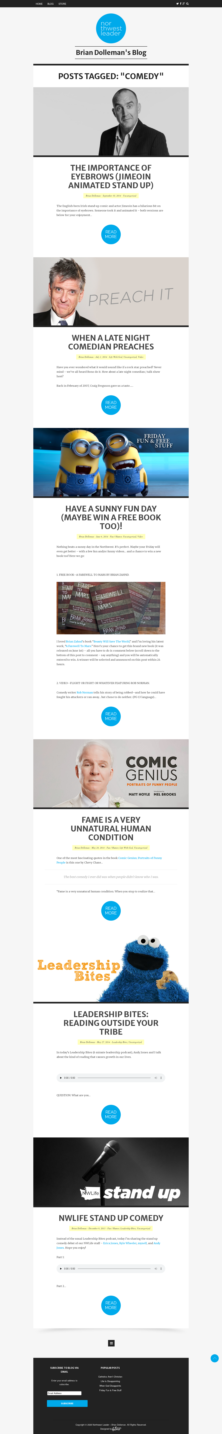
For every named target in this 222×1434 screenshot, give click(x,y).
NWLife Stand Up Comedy (111, 1218)
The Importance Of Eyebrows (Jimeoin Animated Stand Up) (111, 176)
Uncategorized (129, 195)
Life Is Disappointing (110, 1381)
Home (39, 3)
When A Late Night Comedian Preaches (111, 342)
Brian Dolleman (93, 195)
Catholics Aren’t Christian (110, 1376)
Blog (50, 3)
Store (62, 3)
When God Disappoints (110, 1385)
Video (140, 356)
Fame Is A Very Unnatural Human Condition (111, 828)
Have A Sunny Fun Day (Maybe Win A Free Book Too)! (111, 517)
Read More (111, 234)
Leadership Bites (119, 1042)
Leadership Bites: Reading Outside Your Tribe (111, 1023)
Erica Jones (110, 1243)
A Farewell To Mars (78, 646)
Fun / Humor (116, 536)
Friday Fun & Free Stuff (110, 1390)
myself (142, 1243)
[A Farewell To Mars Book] (111, 608)
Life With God (115, 356)
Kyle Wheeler (128, 1243)
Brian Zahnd (74, 641)
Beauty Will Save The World (112, 641)
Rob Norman (85, 692)
